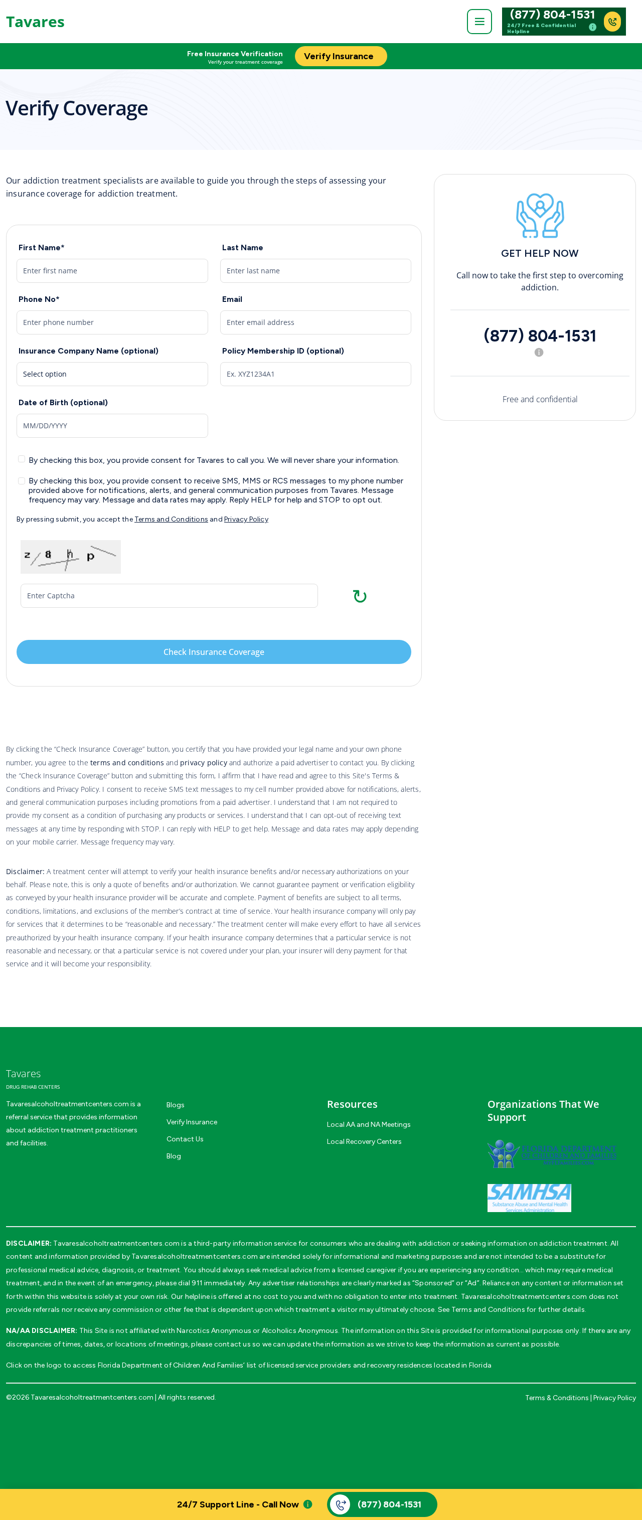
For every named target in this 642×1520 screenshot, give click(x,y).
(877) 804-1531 (552, 14)
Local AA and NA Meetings (369, 1124)
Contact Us (185, 1139)
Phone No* (39, 299)
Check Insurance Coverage (214, 651)
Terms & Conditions (557, 1398)
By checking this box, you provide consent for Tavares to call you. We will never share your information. (214, 460)
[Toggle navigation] (479, 21)
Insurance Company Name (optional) (88, 351)
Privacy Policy (246, 519)
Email (232, 299)
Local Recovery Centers (364, 1141)
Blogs (176, 1105)
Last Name (242, 247)
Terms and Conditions (171, 519)
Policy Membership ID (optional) (283, 351)
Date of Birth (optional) (63, 402)
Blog (174, 1156)
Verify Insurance (192, 1122)
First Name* (42, 247)
